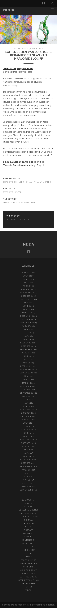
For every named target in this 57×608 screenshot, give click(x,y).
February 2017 (28, 487)
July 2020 (28, 423)
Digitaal (28, 520)
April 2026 (28, 286)
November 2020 (28, 410)
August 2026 (28, 273)
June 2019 (28, 433)
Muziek (28, 557)
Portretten (28, 567)
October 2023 (28, 346)
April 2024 (28, 339)
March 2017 (28, 483)
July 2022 (28, 376)
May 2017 (28, 477)
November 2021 (28, 386)
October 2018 (28, 443)
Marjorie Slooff (25, 68)
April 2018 (28, 456)
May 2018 (28, 453)
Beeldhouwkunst (28, 513)
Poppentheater (28, 563)
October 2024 (28, 319)
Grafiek (28, 537)
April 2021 (28, 406)
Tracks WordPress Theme (17, 605)
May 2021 (28, 403)
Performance (28, 560)
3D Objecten (36, 48)
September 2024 (28, 323)
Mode (28, 553)
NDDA (8, 10)
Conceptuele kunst (28, 517)
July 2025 (28, 303)
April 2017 (28, 480)
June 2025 (28, 306)
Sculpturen (28, 573)
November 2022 (28, 369)
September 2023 (28, 349)
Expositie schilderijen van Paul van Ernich (27, 182)
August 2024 (28, 326)
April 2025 (28, 309)
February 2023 (28, 366)
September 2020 (28, 416)
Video (28, 590)
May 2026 (28, 283)
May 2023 (28, 359)
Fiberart (28, 530)
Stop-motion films (28, 580)
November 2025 (28, 293)
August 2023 (28, 353)
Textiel (28, 587)
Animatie (28, 503)
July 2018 (28, 450)
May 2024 (28, 336)
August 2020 (28, 420)
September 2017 (28, 467)
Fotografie (28, 533)
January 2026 (28, 289)
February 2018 (28, 460)
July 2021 (28, 400)
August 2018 (28, 446)
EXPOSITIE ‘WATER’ (12, 192)
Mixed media (28, 550)
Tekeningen (28, 583)
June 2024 (28, 333)
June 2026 (28, 279)
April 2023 (28, 363)
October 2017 (28, 463)
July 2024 (28, 329)
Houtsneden (28, 540)
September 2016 (28, 490)
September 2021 (28, 393)
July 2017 (28, 473)
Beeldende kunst (28, 510)
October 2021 (28, 390)
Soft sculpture (28, 577)
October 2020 (28, 413)
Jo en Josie (9, 68)
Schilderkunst (26, 202)
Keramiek (28, 547)
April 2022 (28, 379)
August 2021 (28, 396)
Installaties (28, 543)
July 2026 (28, 276)
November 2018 (28, 440)
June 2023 (28, 356)
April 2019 (28, 436)
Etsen (28, 527)
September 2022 (28, 373)
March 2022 (28, 383)
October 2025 (28, 296)
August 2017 (28, 470)
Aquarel (28, 507)
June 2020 (28, 426)
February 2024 (28, 343)
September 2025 (28, 299)
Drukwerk (28, 523)
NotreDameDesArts (18, 219)
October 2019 (28, 430)
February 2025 (28, 316)
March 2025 (28, 313)
